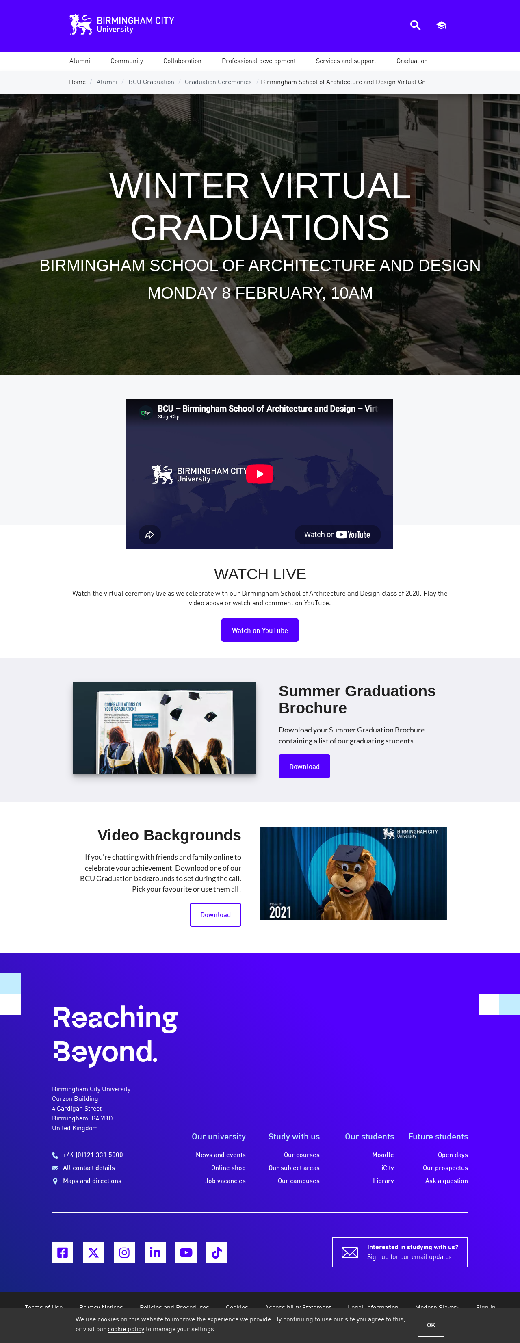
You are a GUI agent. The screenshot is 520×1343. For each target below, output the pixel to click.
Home (77, 82)
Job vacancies (225, 1181)
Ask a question (446, 1181)
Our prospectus (445, 1168)
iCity (387, 1168)
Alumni (107, 82)
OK (431, 1325)
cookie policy (126, 1329)
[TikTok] (217, 1252)
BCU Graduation (151, 82)
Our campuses (299, 1181)
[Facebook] (62, 1252)
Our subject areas (294, 1168)
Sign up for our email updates (412, 1252)
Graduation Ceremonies (218, 82)
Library (383, 1181)
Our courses (302, 1155)
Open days (453, 1155)
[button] (79, 61)
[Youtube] (186, 1252)
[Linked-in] (155, 1252)
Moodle (383, 1155)
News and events (221, 1155)
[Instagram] (124, 1252)
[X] (93, 1252)
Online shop (228, 1168)
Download (304, 767)
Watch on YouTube (260, 631)
